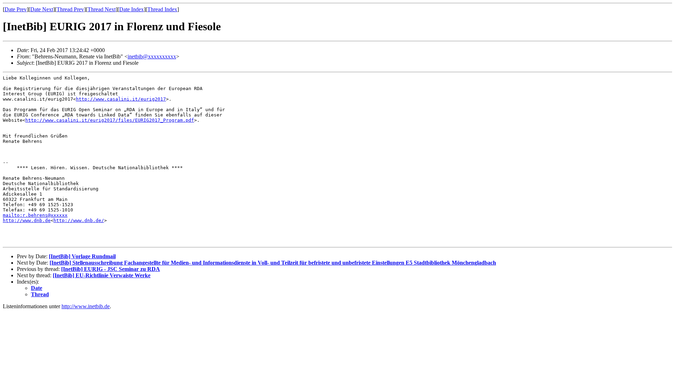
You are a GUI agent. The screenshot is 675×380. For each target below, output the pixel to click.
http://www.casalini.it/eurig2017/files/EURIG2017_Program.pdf (109, 120)
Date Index (131, 9)
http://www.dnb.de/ (78, 220)
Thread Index (162, 9)
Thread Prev (70, 9)
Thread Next (102, 9)
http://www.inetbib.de (86, 306)
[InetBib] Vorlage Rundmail (82, 256)
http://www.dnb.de (27, 220)
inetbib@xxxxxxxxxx (152, 56)
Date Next (41, 9)
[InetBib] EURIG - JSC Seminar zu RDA (110, 269)
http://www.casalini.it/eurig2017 (121, 99)
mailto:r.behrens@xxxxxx (35, 215)
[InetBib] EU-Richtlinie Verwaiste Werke (101, 275)
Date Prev (16, 9)
